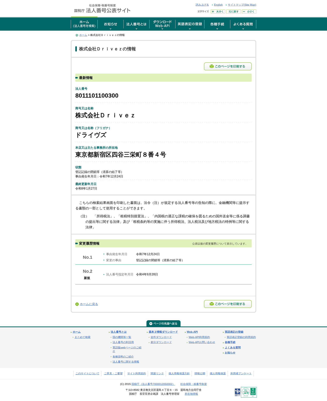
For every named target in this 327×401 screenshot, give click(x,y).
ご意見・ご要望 (113, 373)
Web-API (192, 331)
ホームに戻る (89, 304)
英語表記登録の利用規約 (241, 337)
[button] (110, 23)
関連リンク (157, 373)
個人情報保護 (218, 373)
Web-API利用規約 (199, 337)
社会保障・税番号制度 (193, 384)
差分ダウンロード (161, 342)
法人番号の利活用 (123, 342)
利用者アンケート (241, 373)
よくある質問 (233, 347)
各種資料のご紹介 (123, 356)
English (218, 4)
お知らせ (230, 352)
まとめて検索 (82, 337)
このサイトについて (87, 373)
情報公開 (200, 373)
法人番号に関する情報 (126, 361)
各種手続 (230, 342)
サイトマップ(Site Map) (242, 4)
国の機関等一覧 (122, 337)
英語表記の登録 (234, 331)
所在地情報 (191, 393)
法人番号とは (119, 331)
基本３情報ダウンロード (163, 331)
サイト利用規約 (136, 373)
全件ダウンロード (161, 337)
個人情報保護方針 (179, 373)
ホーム (83, 35)
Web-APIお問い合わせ (202, 342)
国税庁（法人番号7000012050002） (153, 384)
